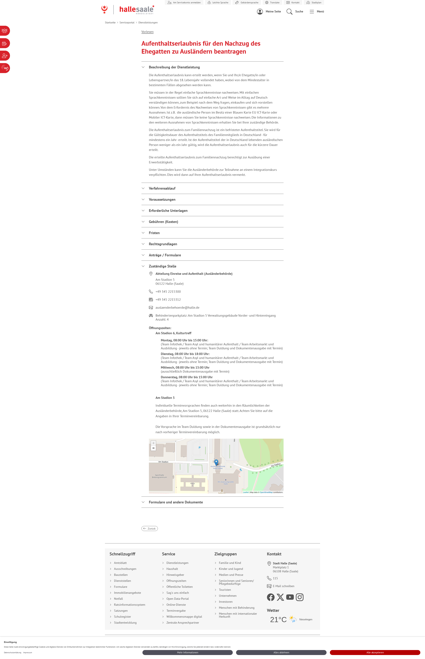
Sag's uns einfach (178, 592)
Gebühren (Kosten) (163, 221)
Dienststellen (122, 580)
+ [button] (153, 443)
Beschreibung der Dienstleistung (174, 67)
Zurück (151, 528)
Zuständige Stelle (162, 266)
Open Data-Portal (178, 598)
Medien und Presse (231, 574)
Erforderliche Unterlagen (168, 210)
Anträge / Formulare (165, 255)
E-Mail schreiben (283, 586)
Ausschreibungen (125, 568)
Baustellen (121, 574)
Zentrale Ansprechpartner (183, 622)
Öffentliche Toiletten (180, 586)
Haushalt (172, 568)
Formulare (120, 586)
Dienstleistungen (177, 562)
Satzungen (121, 610)
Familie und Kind (230, 562)
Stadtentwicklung (125, 622)
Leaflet (246, 492)
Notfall (118, 598)
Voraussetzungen (162, 199)
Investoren (226, 601)
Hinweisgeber (175, 574)
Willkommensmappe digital (184, 616)
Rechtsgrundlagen (163, 244)
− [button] (153, 448)
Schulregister (122, 616)
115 (275, 578)
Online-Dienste (176, 604)
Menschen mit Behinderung (237, 607)
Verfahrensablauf (162, 188)
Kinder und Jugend (231, 568)
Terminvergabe (176, 610)
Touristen (225, 589)
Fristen (154, 232)
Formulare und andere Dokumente (176, 502)
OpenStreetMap (266, 492)
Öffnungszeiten (176, 580)
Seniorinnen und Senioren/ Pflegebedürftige (236, 582)
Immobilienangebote (127, 592)
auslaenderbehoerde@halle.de (177, 307)
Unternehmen (228, 595)
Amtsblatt (120, 562)
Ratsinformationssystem (129, 604)
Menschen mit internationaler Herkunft (238, 615)
